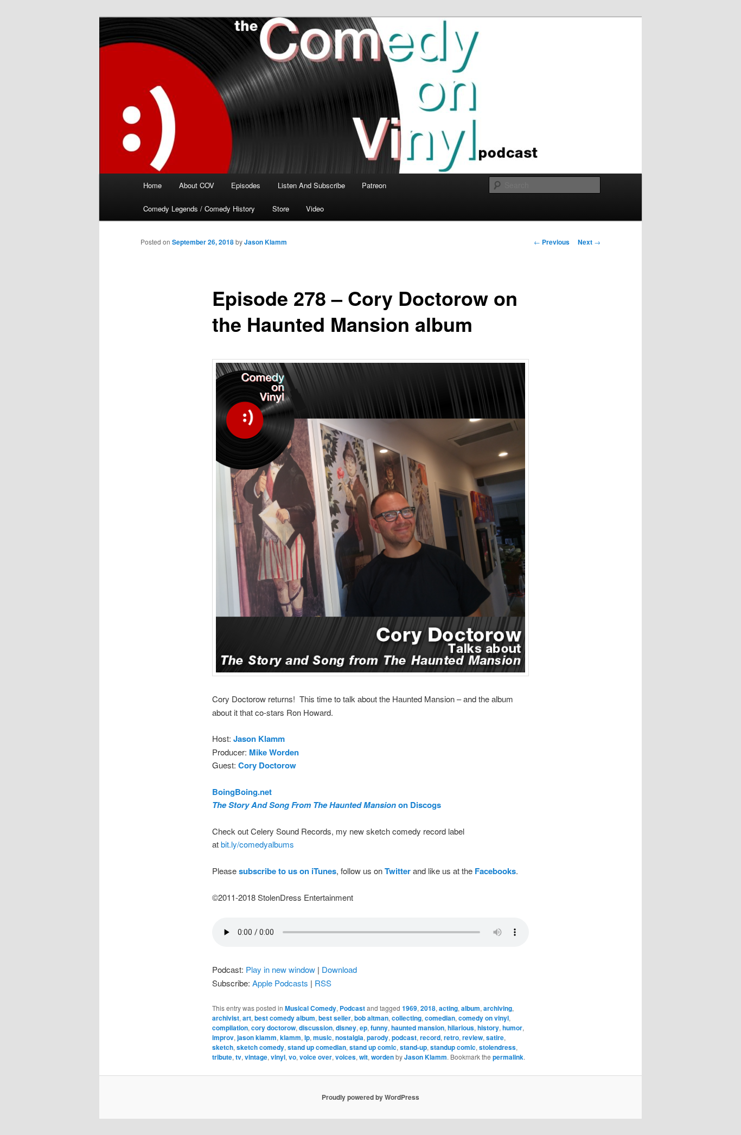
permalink (508, 1057)
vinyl (278, 1057)
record (430, 1037)
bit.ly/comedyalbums (257, 844)
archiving (497, 1008)
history (488, 1028)
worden (382, 1057)
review (472, 1037)
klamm (290, 1037)
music (322, 1037)
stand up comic (373, 1047)
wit (363, 1057)
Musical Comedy (310, 1008)
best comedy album (284, 1018)
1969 (409, 1008)
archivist (225, 1018)
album (470, 1008)
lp (307, 1037)
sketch (222, 1047)
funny (379, 1028)
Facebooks (495, 871)
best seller (334, 1018)
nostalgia (349, 1037)
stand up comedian (317, 1047)
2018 (428, 1008)
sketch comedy (260, 1047)
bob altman (371, 1018)
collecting (406, 1018)
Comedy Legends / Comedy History (199, 208)
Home (152, 185)
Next (589, 242)
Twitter (398, 871)
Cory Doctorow (267, 765)
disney (346, 1028)
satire (495, 1037)
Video (315, 208)
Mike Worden (274, 752)
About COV (196, 185)
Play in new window (280, 969)
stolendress (497, 1047)
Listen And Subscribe (311, 185)
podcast (404, 1037)
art (246, 1018)
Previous (552, 242)
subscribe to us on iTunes (287, 871)
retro (451, 1037)
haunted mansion (417, 1028)
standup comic (453, 1047)
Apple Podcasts (280, 983)
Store (280, 208)
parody (377, 1037)
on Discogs (326, 805)
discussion (316, 1028)
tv (238, 1057)
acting (448, 1008)
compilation (230, 1028)
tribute (222, 1057)
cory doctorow (273, 1028)
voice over (315, 1057)
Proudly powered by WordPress (370, 1097)
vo (292, 1057)
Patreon (374, 185)
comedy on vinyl (483, 1018)
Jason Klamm (265, 242)
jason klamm (257, 1037)
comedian (440, 1018)
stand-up (413, 1047)
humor (512, 1028)
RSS (323, 983)
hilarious (461, 1028)
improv (223, 1037)
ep (363, 1028)
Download (339, 969)
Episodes (245, 185)
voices (345, 1057)
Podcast (352, 1008)
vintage (256, 1057)
